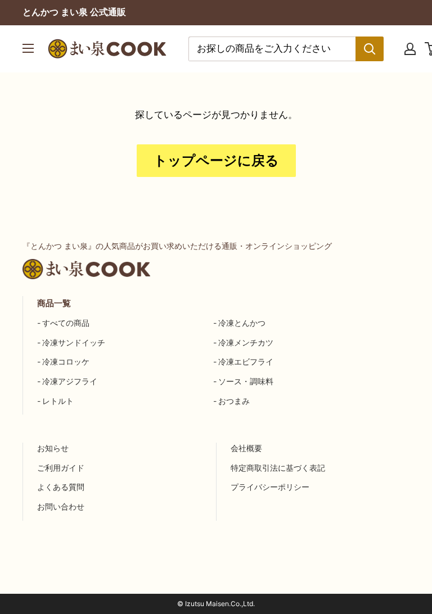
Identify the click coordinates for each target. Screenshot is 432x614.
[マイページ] (410, 49)
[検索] (370, 49)
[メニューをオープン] (28, 48)
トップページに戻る (216, 160)
